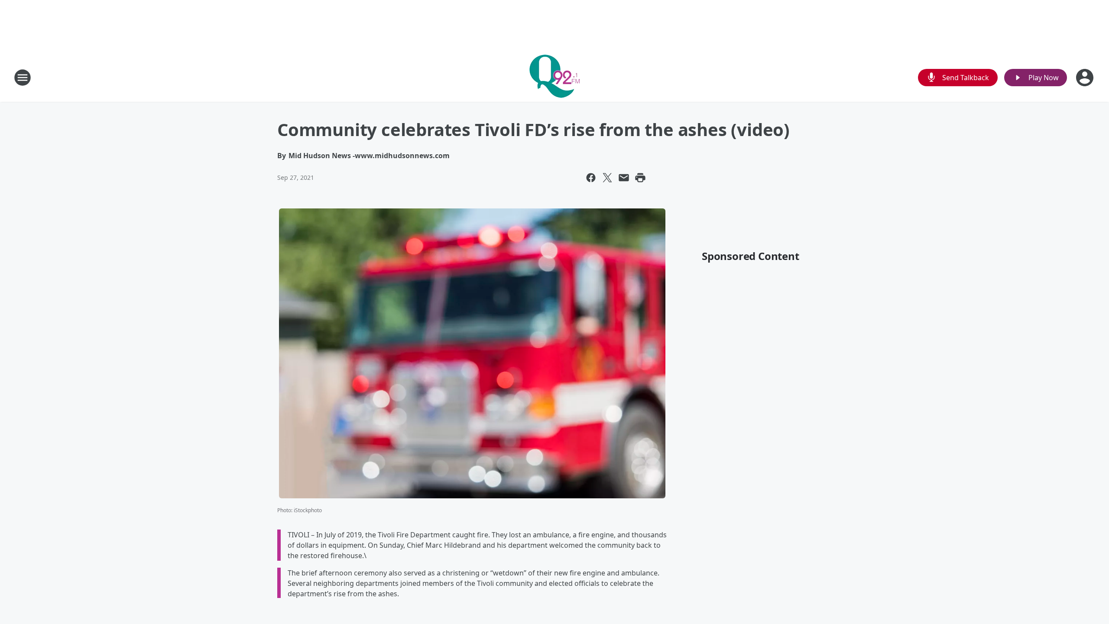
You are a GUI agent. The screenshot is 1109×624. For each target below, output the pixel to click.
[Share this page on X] (607, 178)
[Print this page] (640, 178)
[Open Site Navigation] (22, 77)
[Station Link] (554, 77)
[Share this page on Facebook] (591, 178)
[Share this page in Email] (624, 178)
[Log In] (1085, 77)
